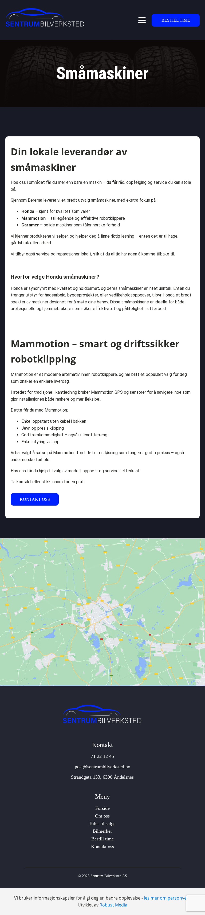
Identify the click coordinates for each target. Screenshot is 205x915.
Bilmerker (102, 831)
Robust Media (113, 905)
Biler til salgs (102, 823)
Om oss (102, 816)
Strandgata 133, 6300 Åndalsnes (102, 777)
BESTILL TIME (175, 20)
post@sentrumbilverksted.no (102, 766)
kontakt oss (35, 499)
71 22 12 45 (102, 756)
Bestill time (102, 838)
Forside (102, 808)
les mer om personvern (167, 898)
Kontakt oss (102, 846)
